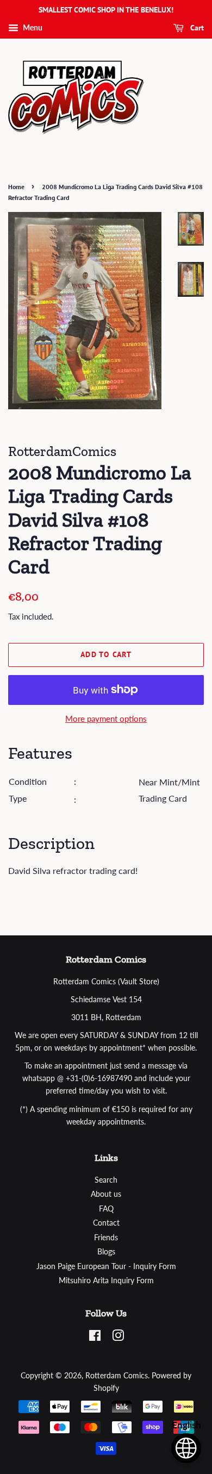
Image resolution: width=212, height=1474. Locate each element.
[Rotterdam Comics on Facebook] (95, 1337)
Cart (196, 28)
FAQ (106, 1208)
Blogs (106, 1251)
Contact (106, 1223)
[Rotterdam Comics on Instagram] (118, 1337)
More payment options (106, 718)
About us (106, 1194)
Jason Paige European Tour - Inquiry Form (106, 1266)
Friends (106, 1237)
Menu (31, 27)
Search (106, 1180)
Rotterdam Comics (116, 1375)
